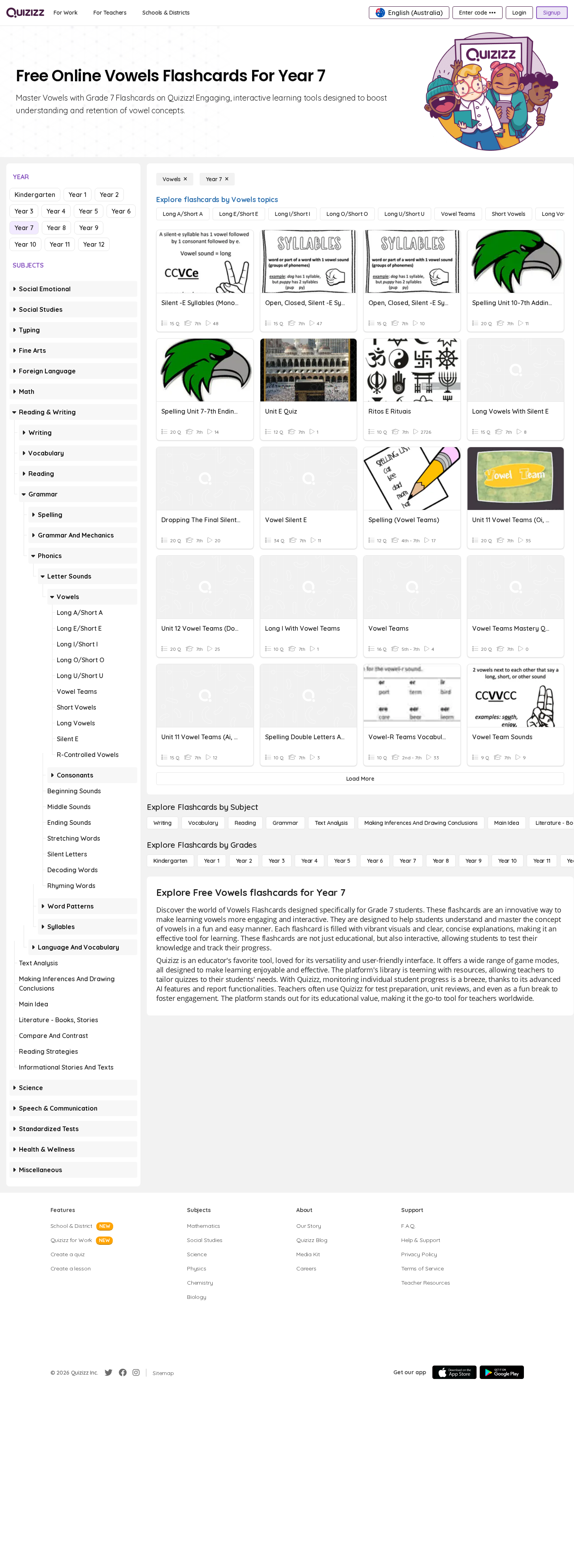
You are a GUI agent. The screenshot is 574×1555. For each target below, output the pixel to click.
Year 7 (24, 228)
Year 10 (25, 244)
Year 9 (88, 228)
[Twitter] (108, 1372)
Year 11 (60, 244)
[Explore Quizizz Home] (25, 12)
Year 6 (121, 211)
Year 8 (56, 228)
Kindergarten (35, 195)
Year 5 (88, 211)
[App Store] (454, 1372)
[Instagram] (136, 1372)
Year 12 (94, 244)
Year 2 (109, 195)
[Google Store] (502, 1372)
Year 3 (24, 211)
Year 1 (77, 195)
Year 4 (56, 211)
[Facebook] (123, 1372)
